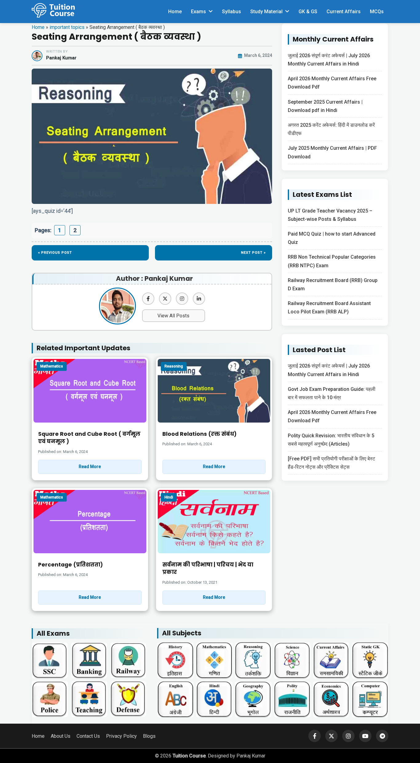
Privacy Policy (121, 736)
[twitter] (165, 298)
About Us (60, 736)
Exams (198, 11)
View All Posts (173, 316)
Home (175, 11)
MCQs (377, 11)
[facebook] (148, 298)
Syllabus (231, 11)
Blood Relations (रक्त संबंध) (199, 434)
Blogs (149, 736)
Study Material (266, 11)
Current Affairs (344, 11)
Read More (90, 466)
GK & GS (308, 11)
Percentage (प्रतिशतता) (70, 564)
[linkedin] (199, 298)
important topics (67, 27)
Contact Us (88, 736)
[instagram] (182, 298)
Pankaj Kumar (61, 58)
